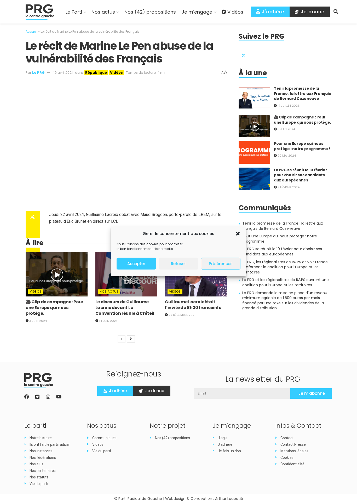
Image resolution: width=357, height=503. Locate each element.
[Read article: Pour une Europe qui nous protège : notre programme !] (254, 152)
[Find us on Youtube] (281, 54)
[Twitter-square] (37, 396)
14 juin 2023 (108, 321)
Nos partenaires (43, 470)
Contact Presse (293, 444)
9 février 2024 (288, 187)
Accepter (136, 263)
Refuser (178, 263)
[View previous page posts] (121, 339)
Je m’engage (197, 12)
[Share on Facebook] (33, 230)
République (96, 72)
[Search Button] (335, 11)
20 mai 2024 (286, 155)
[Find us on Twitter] (244, 54)
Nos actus (103, 12)
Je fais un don (229, 451)
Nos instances (41, 451)
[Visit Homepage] (40, 12)
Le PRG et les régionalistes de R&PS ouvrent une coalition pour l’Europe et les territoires (285, 282)
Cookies (286, 457)
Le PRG (38, 72)
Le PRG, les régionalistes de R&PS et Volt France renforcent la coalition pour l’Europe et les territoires (285, 267)
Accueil (31, 31)
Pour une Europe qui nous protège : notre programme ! (302, 146)
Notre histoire (41, 438)
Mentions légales (294, 451)
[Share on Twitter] (33, 217)
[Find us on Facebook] (256, 54)
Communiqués (104, 438)
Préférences (221, 263)
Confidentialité (292, 464)
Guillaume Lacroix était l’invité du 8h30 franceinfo (193, 305)
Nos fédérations (43, 457)
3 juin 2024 (37, 321)
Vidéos (235, 12)
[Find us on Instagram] (269, 54)
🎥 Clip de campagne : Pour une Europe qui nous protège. (54, 308)
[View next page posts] (131, 339)
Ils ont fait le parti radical (50, 444)
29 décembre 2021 (181, 315)
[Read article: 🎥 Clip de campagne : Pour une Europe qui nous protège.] (57, 274)
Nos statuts (39, 477)
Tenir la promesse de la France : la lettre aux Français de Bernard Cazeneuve (302, 93)
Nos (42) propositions (150, 12)
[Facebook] (26, 396)
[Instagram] (48, 396)
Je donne (312, 11)
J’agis (222, 438)
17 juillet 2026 (288, 106)
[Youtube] (59, 396)
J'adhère (272, 11)
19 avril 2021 (63, 72)
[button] (237, 233)
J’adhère (225, 444)
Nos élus (36, 464)
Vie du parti (39, 484)
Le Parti (74, 12)
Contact (286, 438)
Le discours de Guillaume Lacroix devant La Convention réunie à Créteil (124, 308)
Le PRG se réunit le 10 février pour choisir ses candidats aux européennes (300, 175)
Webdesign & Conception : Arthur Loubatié (204, 498)
